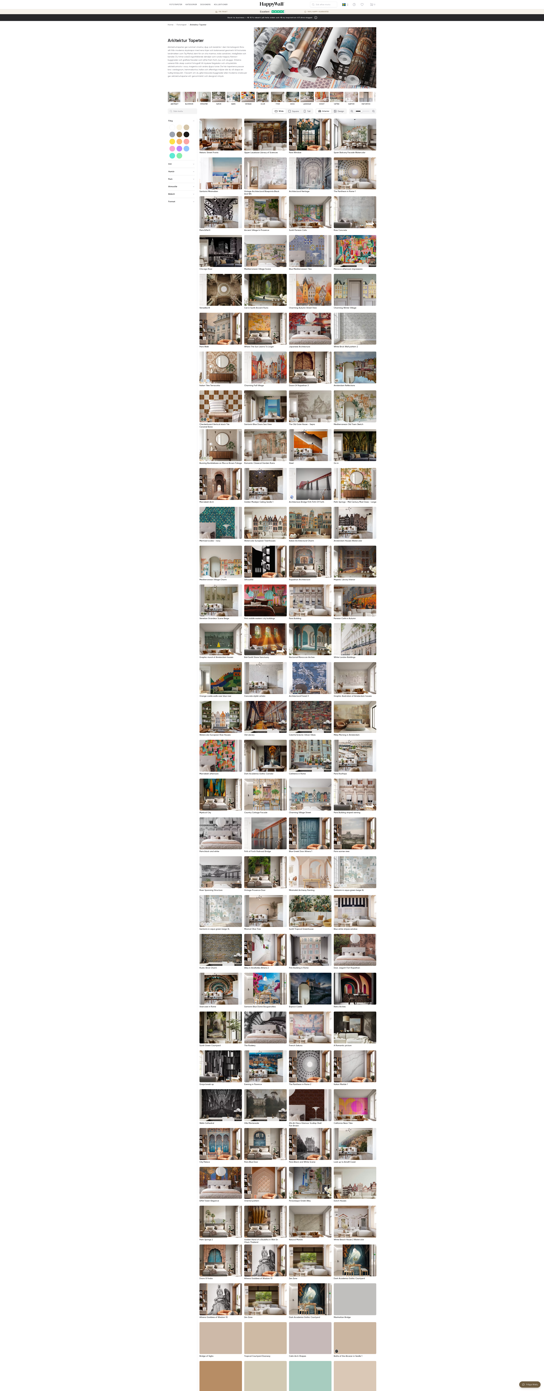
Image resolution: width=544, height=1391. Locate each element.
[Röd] (186, 141)
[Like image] (239, 122)
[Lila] (179, 148)
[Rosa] (172, 148)
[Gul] (172, 141)
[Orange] (179, 141)
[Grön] (179, 156)
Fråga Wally (532, 1384)
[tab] (279, 111)
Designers (205, 4)
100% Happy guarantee (318, 11)
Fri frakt (223, 11)
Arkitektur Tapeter (198, 24)
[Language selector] (345, 4)
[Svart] (186, 134)
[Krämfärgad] (179, 127)
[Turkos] (172, 156)
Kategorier (191, 4)
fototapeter (175, 4)
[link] (292, 264)
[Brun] (179, 134)
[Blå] (186, 148)
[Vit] (172, 127)
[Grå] (172, 134)
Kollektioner (221, 4)
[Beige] (186, 127)
